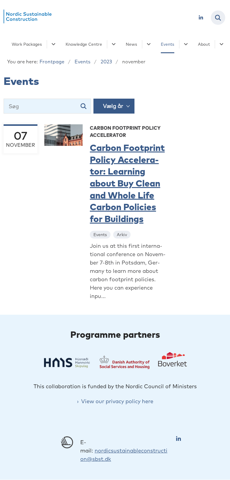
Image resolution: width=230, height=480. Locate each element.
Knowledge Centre (84, 44)
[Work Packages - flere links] (52, 44)
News (131, 44)
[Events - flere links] (185, 44)
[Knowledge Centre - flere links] (113, 44)
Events (167, 44)
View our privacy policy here (117, 401)
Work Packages (27, 44)
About (204, 44)
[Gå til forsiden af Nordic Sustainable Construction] (26, 18)
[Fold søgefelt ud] (218, 17)
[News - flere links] (148, 44)
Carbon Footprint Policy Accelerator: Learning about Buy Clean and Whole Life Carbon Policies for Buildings (127, 183)
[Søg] (83, 106)
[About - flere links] (220, 44)
